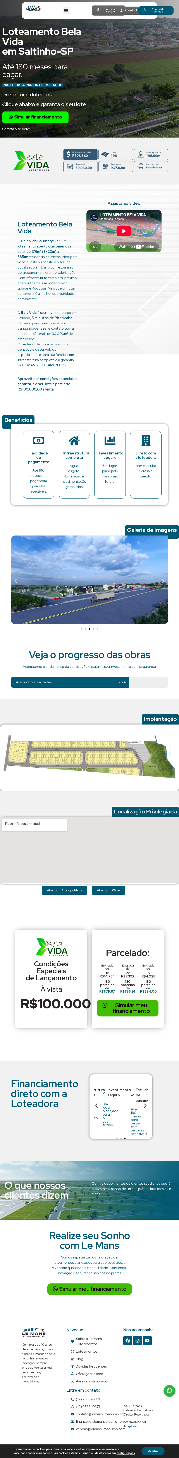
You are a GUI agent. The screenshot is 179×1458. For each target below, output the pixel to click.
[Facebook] (127, 1340)
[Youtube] (147, 1340)
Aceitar (153, 1451)
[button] (66, 10)
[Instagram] (137, 1340)
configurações (126, 1453)
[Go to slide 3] (89, 629)
